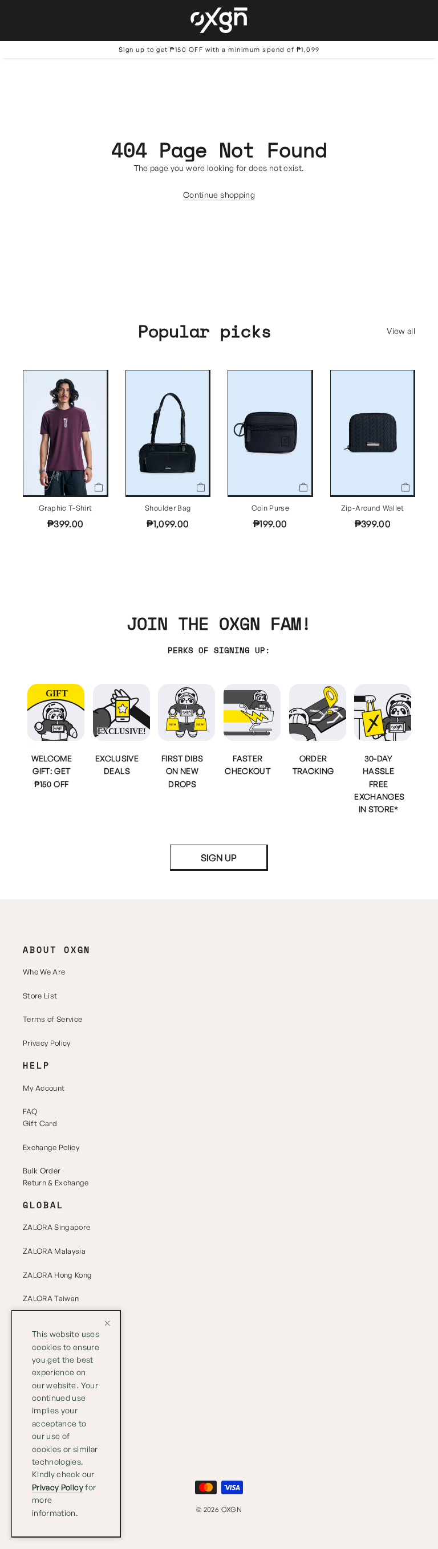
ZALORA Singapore (56, 1227)
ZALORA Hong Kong (57, 1274)
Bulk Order (41, 1170)
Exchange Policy (51, 1147)
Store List (40, 995)
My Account (43, 1088)
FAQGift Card (40, 1117)
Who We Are (44, 971)
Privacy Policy (47, 1042)
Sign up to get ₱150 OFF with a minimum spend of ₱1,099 (219, 50)
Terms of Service (52, 1019)
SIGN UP (219, 857)
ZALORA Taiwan (51, 1298)
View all (401, 331)
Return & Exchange (56, 1182)
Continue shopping (219, 194)
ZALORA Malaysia (54, 1250)
